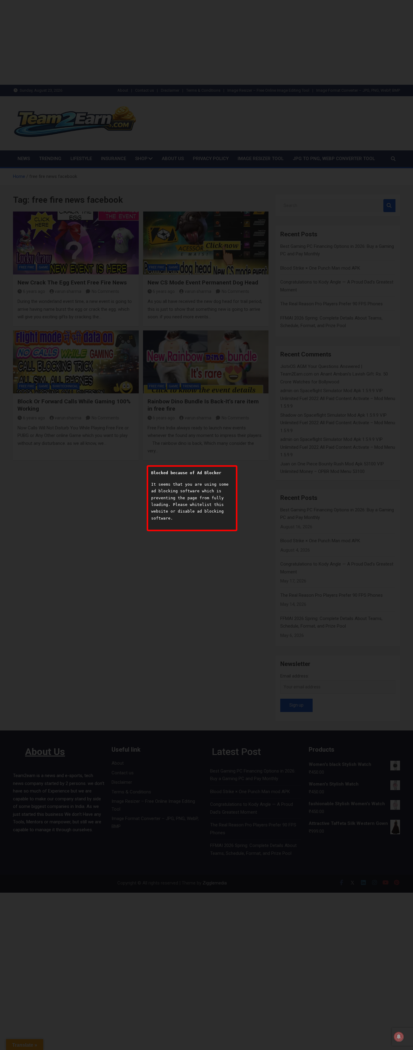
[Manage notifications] (399, 1037)
